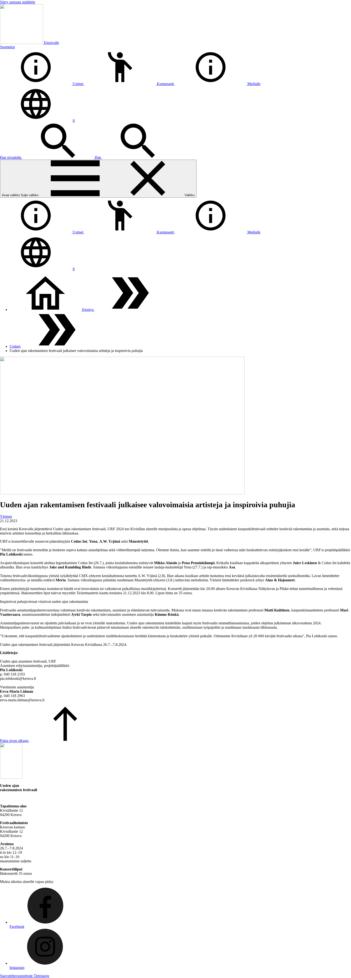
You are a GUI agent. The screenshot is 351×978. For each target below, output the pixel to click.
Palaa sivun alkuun (14, 741)
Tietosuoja (41, 976)
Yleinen (6, 516)
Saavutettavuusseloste (17, 976)
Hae (98, 157)
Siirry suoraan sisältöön (17, 2)
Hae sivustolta (11, 157)
